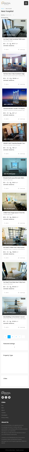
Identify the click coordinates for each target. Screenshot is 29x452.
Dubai (6, 383)
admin (7, 49)
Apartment (10, 362)
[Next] (19, 336)
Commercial (8, 367)
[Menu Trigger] (26, 3)
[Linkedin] (9, 397)
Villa (8, 365)
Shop (8, 370)
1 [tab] (15, 347)
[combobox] (9, 15)
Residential (7, 359)
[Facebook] (2, 397)
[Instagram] (6, 397)
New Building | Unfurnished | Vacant (14, 317)
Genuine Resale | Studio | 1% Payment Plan (16, 108)
